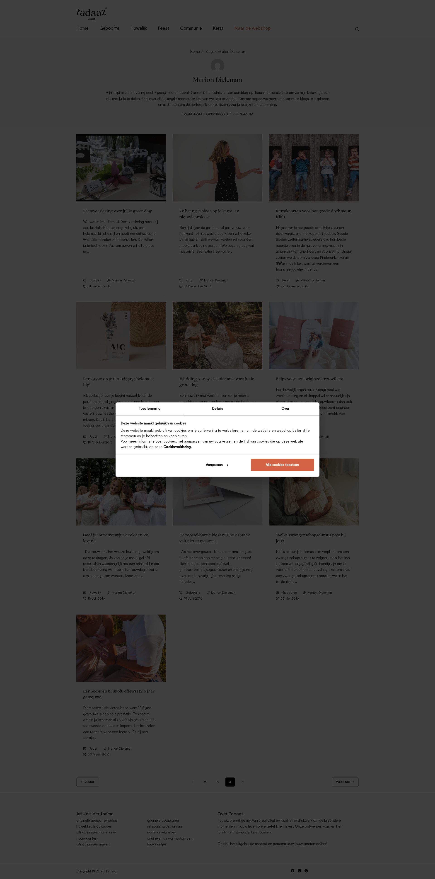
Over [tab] (285, 408)
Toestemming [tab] (149, 408)
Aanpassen (214, 465)
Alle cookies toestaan (282, 465)
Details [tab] (217, 408)
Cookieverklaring (177, 447)
